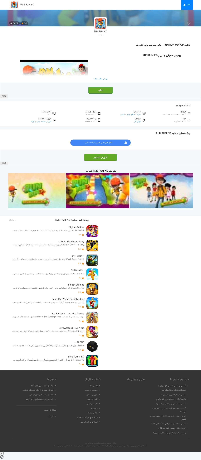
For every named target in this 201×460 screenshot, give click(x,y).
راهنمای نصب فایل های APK (42, 385)
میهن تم (94, 408)
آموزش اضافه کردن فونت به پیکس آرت (170, 403)
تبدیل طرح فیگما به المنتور (87, 417)
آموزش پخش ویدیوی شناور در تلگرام (172, 428)
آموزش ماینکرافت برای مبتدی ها (173, 394)
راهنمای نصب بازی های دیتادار (41, 394)
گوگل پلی (137, 121)
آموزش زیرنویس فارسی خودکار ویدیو (172, 385)
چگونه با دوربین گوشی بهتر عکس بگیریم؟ (169, 432)
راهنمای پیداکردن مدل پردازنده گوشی (39, 399)
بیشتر (12, 220)
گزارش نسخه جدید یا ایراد (41, 121)
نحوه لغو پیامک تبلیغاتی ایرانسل (173, 390)
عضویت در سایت (91, 390)
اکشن (122, 114)
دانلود (100, 90)
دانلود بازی (131, 114)
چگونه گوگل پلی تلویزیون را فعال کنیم (171, 399)
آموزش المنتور (100, 157)
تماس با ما (93, 385)
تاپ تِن (50, 416)
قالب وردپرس (92, 399)
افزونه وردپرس (92, 403)
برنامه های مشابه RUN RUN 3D (72, 220)
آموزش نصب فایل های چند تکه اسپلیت (38, 390)
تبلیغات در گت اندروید (89, 422)
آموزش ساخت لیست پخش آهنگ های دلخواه (168, 423)
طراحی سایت (93, 413)
